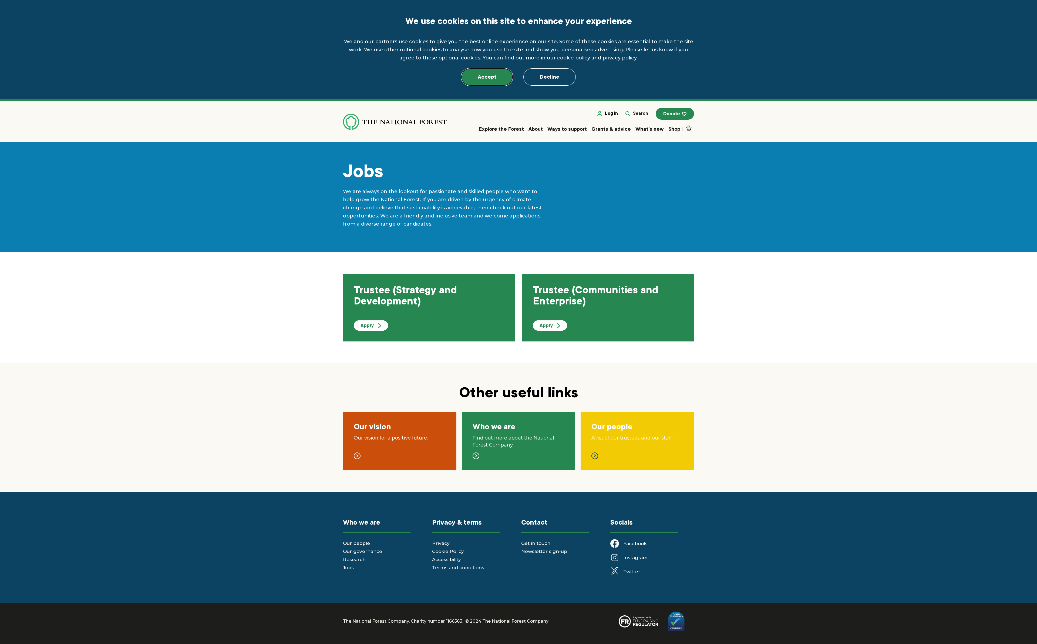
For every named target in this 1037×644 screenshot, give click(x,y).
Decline (549, 77)
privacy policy (619, 58)
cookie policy (573, 58)
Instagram (635, 557)
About (535, 129)
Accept (487, 77)
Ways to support (567, 129)
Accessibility (446, 559)
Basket (688, 130)
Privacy (441, 543)
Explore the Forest (501, 129)
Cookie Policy (448, 551)
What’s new (649, 129)
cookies (432, 50)
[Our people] (594, 454)
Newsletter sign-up (544, 551)
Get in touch (535, 543)
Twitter (631, 571)
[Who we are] (476, 454)
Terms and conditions (458, 567)
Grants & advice (611, 129)
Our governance (362, 551)
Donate (671, 113)
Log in (611, 113)
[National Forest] (395, 122)
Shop (674, 129)
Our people (356, 543)
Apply (367, 325)
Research (354, 559)
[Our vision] (357, 454)
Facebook (635, 543)
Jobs (348, 567)
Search (640, 113)
